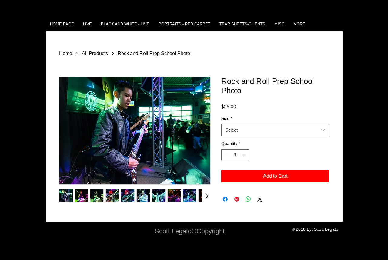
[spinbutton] (235, 155)
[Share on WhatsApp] (248, 199)
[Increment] (244, 155)
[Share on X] (259, 199)
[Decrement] (226, 155)
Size (226, 118)
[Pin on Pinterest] (236, 199)
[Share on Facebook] (225, 199)
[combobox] (275, 130)
